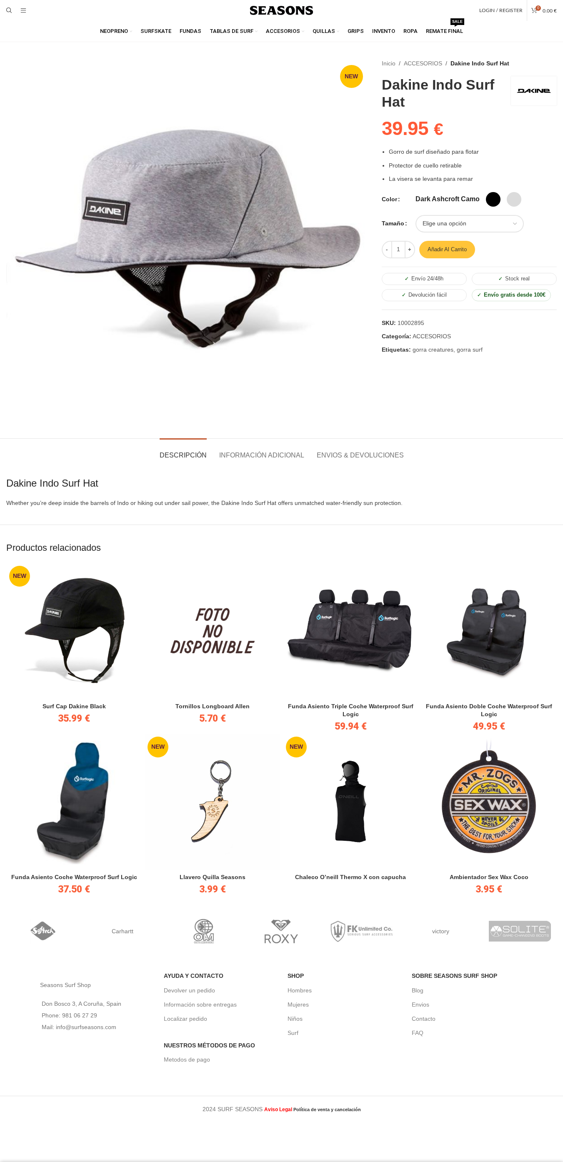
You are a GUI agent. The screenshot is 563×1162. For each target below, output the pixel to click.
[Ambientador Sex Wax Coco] (489, 802)
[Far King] (361, 931)
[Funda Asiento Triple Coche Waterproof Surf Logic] (351, 631)
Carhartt (122, 931)
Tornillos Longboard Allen (212, 706)
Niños (295, 1018)
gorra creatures (433, 349)
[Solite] (520, 931)
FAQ (417, 1033)
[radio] (447, 199)
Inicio (388, 63)
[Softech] (43, 931)
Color (389, 199)
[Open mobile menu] (23, 10)
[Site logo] (281, 10)
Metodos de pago (187, 1059)
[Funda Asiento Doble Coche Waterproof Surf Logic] (489, 631)
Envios (420, 1004)
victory (440, 931)
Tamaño (393, 223)
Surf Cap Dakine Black (74, 706)
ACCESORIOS (423, 63)
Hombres (300, 990)
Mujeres (298, 1004)
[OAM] (202, 931)
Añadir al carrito (447, 249)
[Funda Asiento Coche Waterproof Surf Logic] (74, 802)
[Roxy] (281, 931)
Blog (417, 990)
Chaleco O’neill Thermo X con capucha (350, 877)
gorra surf (470, 349)
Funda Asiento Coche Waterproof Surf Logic (74, 877)
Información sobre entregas (200, 1004)
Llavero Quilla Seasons (212, 877)
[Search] (9, 10)
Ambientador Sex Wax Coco (489, 877)
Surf (293, 1033)
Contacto (423, 1018)
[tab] (183, 451)
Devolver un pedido (189, 990)
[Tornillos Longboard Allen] (212, 631)
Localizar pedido (185, 1018)
